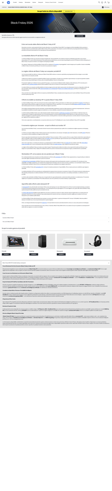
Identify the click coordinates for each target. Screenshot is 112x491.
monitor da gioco (58, 144)
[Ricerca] (99, 2)
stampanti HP (26, 187)
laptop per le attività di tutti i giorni (66, 88)
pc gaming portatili (33, 84)
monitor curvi (49, 138)
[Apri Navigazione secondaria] (3, 2)
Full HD (83, 132)
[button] (56, 218)
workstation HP (58, 157)
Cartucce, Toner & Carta (50, 2)
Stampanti (40, 2)
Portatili (15, 2)
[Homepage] (8, 2)
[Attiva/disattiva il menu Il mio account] (105, 2)
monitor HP (67, 143)
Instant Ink (44, 202)
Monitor (34, 2)
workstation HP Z (39, 167)
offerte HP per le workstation (29, 161)
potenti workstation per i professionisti (48, 88)
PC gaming (56, 64)
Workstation (27, 2)
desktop (81, 103)
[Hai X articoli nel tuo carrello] (108, 2)
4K (68, 132)
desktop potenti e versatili (79, 104)
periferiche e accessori (64, 113)
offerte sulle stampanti (28, 192)
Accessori (60, 2)
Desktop (21, 2)
